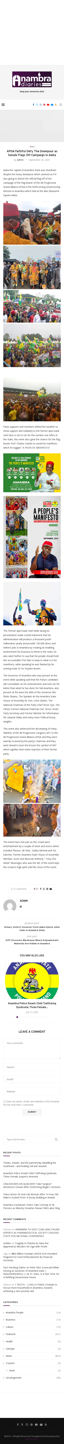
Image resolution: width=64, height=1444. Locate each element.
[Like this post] (37, 888)
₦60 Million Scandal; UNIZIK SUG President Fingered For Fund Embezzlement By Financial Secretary (30, 1257)
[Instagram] (41, 105)
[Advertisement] (32, 32)
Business (33, 1319)
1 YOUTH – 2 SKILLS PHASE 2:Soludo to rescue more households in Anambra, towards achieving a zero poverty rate (30, 1288)
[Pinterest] (44, 105)
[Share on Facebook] (40, 888)
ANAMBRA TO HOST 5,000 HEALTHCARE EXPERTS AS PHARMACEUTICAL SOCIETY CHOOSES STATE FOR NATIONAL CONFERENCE (31, 1232)
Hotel (35, 1370)
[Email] (52, 105)
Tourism (33, 1363)
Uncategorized (33, 1377)
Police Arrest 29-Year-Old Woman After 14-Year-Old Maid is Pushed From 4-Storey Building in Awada (30, 1196)
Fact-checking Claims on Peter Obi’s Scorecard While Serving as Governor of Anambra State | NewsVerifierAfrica (31, 1270)
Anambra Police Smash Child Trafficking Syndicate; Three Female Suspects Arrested (30, 1175)
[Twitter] (37, 105)
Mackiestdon (32, 1439)
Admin (20, 159)
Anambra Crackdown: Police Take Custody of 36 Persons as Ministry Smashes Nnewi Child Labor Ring (31, 1206)
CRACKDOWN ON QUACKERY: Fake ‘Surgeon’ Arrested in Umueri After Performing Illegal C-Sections (31, 1185)
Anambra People (33, 1312)
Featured (33, 1334)
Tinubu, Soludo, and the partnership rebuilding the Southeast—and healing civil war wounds (29, 1164)
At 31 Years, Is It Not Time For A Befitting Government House (31, 1275)
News (33, 1355)
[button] (8, 990)
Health (33, 1341)
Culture (33, 1326)
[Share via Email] (51, 888)
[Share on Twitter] (44, 888)
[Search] (60, 105)
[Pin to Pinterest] (47, 888)
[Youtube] (48, 105)
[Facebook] (33, 105)
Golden (7, 1243)
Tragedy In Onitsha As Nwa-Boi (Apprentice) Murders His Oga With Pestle (25, 1245)
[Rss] (56, 105)
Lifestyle (33, 1348)
